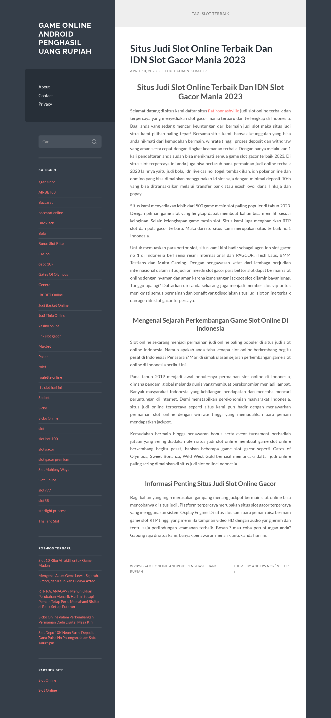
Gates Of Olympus (53, 274)
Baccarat (46, 202)
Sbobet (44, 397)
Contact (46, 95)
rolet (42, 367)
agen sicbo (47, 182)
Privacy (45, 104)
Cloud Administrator (185, 71)
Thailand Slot (49, 521)
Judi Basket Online (54, 305)
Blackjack (46, 223)
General (45, 284)
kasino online (49, 326)
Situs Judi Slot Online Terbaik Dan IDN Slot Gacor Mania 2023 (201, 53)
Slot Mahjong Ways (54, 469)
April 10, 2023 (143, 71)
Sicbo (43, 408)
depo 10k (46, 264)
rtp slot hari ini (50, 387)
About (44, 86)
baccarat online (51, 213)
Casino (44, 254)
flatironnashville (223, 110)
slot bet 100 (48, 439)
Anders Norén (265, 566)
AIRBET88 (47, 192)
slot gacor (46, 449)
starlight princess (52, 510)
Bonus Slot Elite (51, 243)
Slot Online (47, 480)
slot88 (44, 500)
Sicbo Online (48, 418)
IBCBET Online (51, 295)
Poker (43, 356)
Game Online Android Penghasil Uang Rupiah (65, 38)
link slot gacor (50, 336)
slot (42, 428)
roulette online (50, 377)
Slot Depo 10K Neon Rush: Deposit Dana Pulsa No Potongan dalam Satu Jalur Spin (67, 637)
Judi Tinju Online (52, 315)
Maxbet (45, 346)
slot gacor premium (54, 459)
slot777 (45, 490)
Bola (42, 233)
